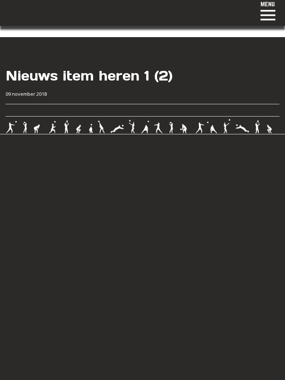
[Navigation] (139, 11)
